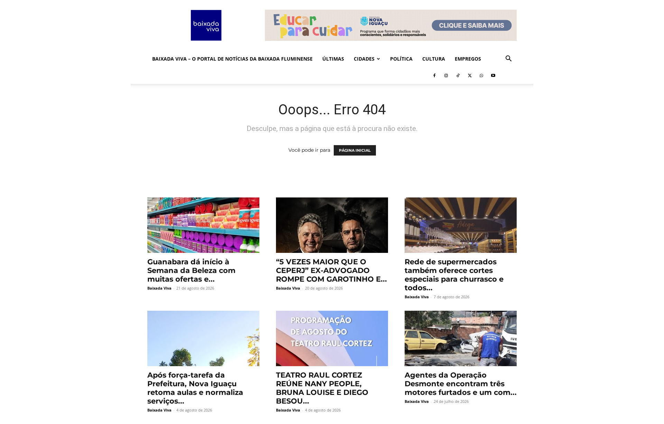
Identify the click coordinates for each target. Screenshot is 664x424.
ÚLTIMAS (333, 58)
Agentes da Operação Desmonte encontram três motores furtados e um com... (461, 384)
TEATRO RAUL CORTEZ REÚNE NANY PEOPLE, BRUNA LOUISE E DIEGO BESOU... (322, 388)
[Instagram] (446, 75)
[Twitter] (469, 75)
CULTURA (433, 58)
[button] (508, 59)
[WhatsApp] (481, 75)
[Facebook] (434, 75)
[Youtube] (493, 75)
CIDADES (364, 58)
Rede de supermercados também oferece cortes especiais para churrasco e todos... (454, 274)
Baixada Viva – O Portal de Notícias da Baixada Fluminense (232, 58)
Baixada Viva (159, 288)
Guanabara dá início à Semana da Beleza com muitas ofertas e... (191, 270)
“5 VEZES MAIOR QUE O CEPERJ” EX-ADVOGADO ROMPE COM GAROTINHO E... (331, 270)
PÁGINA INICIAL (355, 150)
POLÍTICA (401, 58)
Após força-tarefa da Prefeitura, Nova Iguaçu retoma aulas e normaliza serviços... (195, 388)
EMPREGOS (468, 58)
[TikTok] (458, 75)
